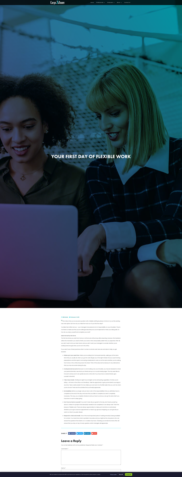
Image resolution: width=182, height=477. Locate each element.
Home (93, 3)
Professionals (101, 3)
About (120, 3)
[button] (72, 433)
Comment (64, 448)
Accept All (128, 474)
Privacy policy (113, 474)
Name (63, 468)
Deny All (121, 474)
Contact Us (128, 3)
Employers (111, 3)
